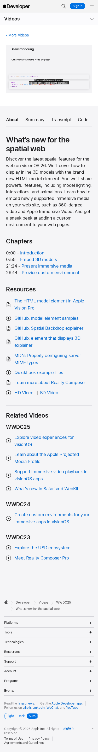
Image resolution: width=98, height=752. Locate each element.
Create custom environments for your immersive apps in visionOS (51, 518)
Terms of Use (13, 738)
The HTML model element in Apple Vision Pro (49, 304)
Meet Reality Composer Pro (41, 558)
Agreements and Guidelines (24, 743)
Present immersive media (46, 266)
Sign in (77, 6)
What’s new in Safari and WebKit (46, 488)
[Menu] (91, 6)
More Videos (18, 35)
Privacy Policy (38, 738)
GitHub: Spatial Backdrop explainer (48, 328)
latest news (26, 703)
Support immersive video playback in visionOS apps (50, 475)
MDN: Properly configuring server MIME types (47, 359)
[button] (63, 6)
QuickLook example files (38, 372)
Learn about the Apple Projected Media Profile (46, 458)
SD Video (49, 392)
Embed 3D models (38, 259)
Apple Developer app (66, 703)
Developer (23, 602)
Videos (12, 19)
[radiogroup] (21, 716)
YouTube (72, 708)
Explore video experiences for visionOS (43, 441)
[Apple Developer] (16, 6)
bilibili (26, 708)
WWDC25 (63, 602)
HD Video (23, 392)
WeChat (52, 708)
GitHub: (47, 341)
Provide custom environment (50, 272)
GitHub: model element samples (46, 318)
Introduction (32, 252)
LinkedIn (38, 708)
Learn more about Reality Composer (50, 382)
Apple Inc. (38, 729)
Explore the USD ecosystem (42, 547)
